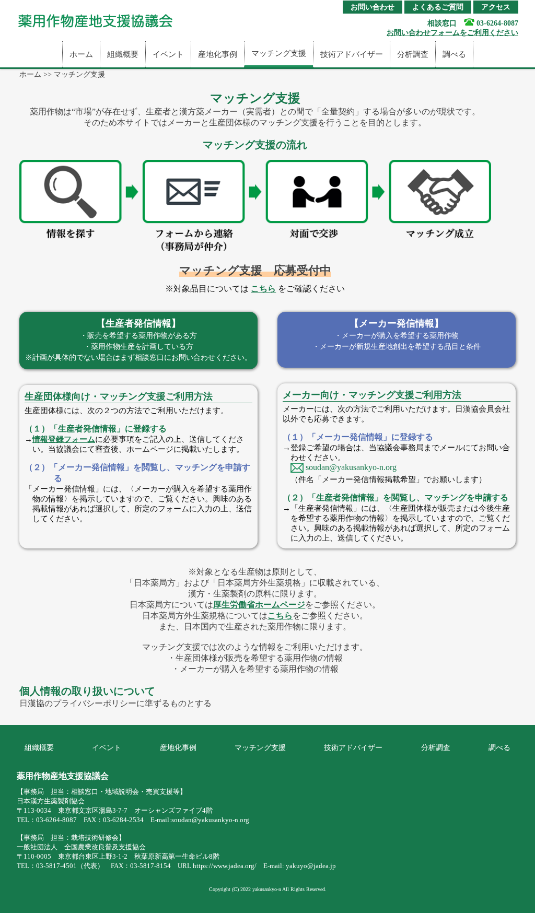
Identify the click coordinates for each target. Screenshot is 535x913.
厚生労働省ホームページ (259, 604)
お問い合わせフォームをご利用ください (452, 33)
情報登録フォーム (63, 439)
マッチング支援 (278, 53)
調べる (454, 54)
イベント (168, 54)
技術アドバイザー (351, 54)
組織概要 (122, 54)
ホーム (81, 54)
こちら (263, 288)
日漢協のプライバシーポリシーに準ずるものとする (115, 703)
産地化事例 (217, 54)
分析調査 (412, 54)
